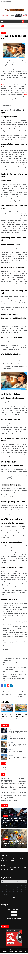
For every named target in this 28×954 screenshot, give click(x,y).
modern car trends (4, 789)
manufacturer (22, 787)
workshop (15, 800)
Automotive (5, 815)
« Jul (13, 897)
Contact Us (6, 949)
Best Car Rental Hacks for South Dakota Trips (21, 715)
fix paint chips (7, 785)
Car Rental (3, 32)
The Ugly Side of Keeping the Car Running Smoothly (6, 693)
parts (8, 792)
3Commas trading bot (5, 778)
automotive (6, 781)
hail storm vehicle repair (16, 785)
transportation (7, 798)
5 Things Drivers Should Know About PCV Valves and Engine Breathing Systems (17, 731)
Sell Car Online (10, 795)
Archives (3, 767)
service (16, 795)
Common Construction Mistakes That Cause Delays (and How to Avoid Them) (17, 744)
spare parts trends (23, 795)
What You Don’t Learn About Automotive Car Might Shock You (22, 694)
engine (2, 785)
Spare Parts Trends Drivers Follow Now (15, 751)
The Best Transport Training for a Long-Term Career (17, 758)
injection (23, 785)
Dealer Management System (21, 783)
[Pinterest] (8, 685)
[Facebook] (2, 685)
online (3, 792)
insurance (4, 787)
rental (18, 792)
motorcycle (13, 789)
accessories (22, 778)
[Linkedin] (11, 685)
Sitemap (22, 949)
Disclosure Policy (14, 949)
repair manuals (4, 795)
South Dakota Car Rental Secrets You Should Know (7, 715)
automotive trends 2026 (5, 783)
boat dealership (13, 783)
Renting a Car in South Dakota (13, 110)
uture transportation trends (6, 800)
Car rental (3, 84)
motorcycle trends (23, 789)
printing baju (13, 792)
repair (24, 792)
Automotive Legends (22, 781)
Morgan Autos (17, 918)
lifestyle (13, 787)
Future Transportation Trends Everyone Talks (16, 738)
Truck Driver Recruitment (21, 797)
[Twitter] (5, 685)
